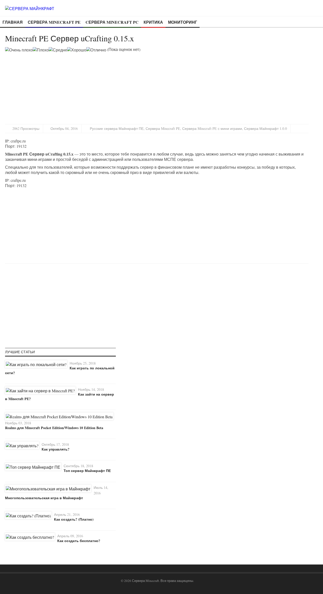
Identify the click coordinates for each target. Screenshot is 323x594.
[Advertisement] (47, 87)
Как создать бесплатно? (78, 540)
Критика (153, 22)
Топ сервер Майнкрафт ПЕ (87, 470)
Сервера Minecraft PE (54, 22)
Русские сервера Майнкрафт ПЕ (117, 128)
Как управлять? (55, 449)
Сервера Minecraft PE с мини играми (212, 128)
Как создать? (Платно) (74, 519)
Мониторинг (182, 22)
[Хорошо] (76, 49)
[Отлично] (96, 49)
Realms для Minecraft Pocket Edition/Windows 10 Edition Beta (54, 427)
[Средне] (58, 49)
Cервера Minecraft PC (112, 22)
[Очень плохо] (19, 49)
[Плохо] (41, 49)
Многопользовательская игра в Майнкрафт (44, 497)
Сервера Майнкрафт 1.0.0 (265, 128)
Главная (13, 22)
